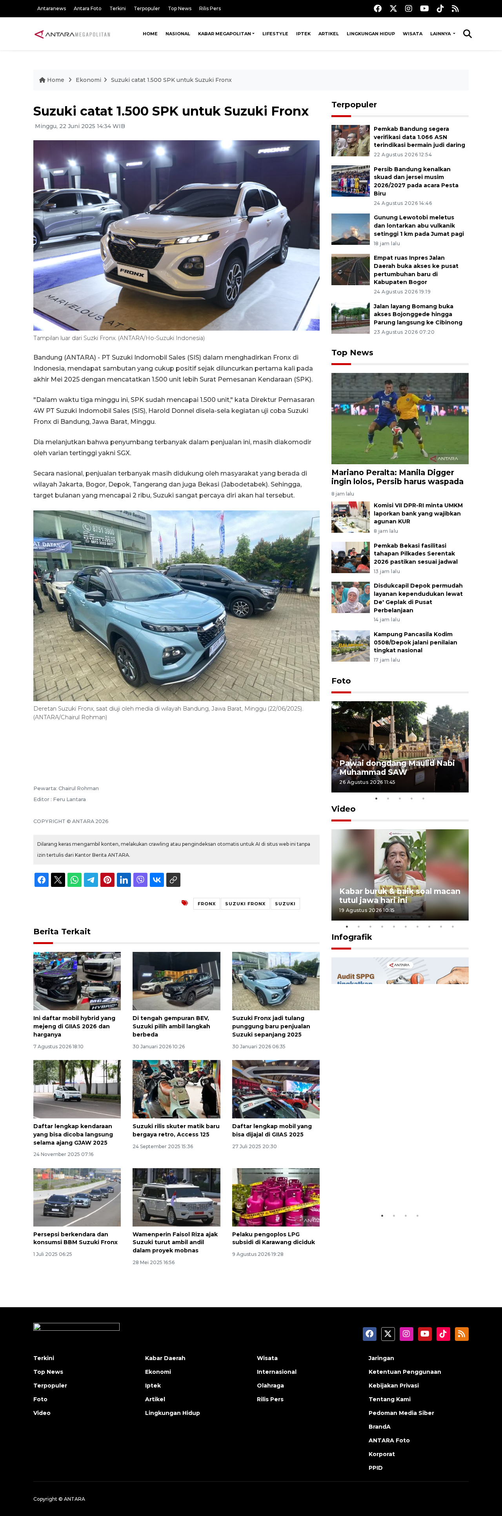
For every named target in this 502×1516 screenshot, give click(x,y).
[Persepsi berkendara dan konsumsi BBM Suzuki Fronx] (77, 1196)
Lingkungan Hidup (371, 33)
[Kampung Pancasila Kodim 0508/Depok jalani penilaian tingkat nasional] (350, 645)
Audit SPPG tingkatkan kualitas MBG (385, 1184)
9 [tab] (441, 926)
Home (150, 33)
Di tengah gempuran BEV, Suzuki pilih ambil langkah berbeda (171, 1026)
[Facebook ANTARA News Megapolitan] (378, 8)
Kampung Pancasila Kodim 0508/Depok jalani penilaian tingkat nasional (415, 642)
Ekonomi (88, 79)
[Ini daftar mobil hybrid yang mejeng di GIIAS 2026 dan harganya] (77, 980)
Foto (341, 681)
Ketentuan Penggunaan (405, 1371)
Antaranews (51, 8)
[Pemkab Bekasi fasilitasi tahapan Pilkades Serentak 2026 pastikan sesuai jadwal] (350, 557)
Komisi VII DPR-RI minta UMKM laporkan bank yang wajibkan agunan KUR (418, 513)
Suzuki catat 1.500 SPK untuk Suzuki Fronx (171, 79)
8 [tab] (429, 926)
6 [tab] (406, 926)
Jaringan (381, 1358)
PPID (376, 1467)
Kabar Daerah (165, 1358)
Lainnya (441, 33)
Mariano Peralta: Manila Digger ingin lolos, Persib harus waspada (397, 477)
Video (343, 809)
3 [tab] (400, 798)
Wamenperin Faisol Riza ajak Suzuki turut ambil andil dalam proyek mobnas (175, 1242)
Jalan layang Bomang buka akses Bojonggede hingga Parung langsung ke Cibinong (418, 314)
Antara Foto (88, 8)
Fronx (207, 903)
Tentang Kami (390, 1399)
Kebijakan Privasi (394, 1385)
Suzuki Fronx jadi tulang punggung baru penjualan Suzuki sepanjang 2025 (271, 1026)
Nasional (178, 33)
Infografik (351, 937)
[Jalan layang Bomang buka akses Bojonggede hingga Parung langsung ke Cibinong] (350, 317)
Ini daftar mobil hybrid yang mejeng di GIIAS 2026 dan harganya (74, 1026)
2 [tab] (388, 798)
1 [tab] (376, 798)
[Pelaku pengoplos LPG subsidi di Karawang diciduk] (276, 1196)
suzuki (285, 903)
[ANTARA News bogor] (72, 33)
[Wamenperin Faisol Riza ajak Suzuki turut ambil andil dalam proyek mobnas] (176, 1196)
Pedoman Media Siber (401, 1413)
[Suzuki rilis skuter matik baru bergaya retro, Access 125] (176, 1089)
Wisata (412, 33)
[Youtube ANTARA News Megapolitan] (424, 8)
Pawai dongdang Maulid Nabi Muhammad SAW (397, 767)
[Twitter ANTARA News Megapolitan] (393, 8)
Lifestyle (275, 33)
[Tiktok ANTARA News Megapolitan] (440, 8)
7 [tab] (418, 926)
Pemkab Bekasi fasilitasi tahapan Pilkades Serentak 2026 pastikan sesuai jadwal (416, 554)
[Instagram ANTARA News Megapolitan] (408, 8)
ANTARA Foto (389, 1440)
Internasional (276, 1371)
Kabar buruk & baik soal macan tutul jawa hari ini (399, 895)
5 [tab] (423, 798)
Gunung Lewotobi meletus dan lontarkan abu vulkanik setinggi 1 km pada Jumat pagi (419, 225)
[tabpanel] (400, 746)
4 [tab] (412, 798)
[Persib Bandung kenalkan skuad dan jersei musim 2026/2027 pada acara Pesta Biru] (350, 180)
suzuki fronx (245, 903)
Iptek (303, 33)
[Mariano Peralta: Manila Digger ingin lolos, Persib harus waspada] (400, 418)
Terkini (117, 8)
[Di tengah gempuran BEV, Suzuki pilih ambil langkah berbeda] (176, 980)
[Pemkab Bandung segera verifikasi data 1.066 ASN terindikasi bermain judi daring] (350, 140)
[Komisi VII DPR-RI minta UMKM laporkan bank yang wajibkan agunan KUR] (350, 516)
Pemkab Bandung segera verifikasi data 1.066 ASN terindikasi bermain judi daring (419, 137)
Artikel (328, 33)
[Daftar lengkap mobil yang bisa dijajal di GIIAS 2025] (276, 1089)
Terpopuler (147, 8)
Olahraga (270, 1385)
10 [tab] (453, 926)
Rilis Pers (210, 8)
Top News (179, 8)
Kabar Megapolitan (224, 33)
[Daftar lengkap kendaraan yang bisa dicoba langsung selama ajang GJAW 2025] (77, 1089)
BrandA (380, 1426)
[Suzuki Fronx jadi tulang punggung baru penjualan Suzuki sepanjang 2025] (276, 980)
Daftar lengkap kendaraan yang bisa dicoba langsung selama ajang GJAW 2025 (73, 1134)
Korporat (382, 1454)
